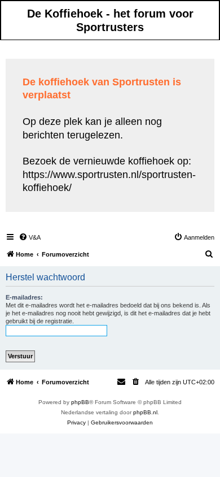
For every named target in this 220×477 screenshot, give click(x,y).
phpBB (80, 402)
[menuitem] (30, 237)
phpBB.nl (145, 412)
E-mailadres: (24, 297)
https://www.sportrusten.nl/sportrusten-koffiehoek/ (109, 181)
